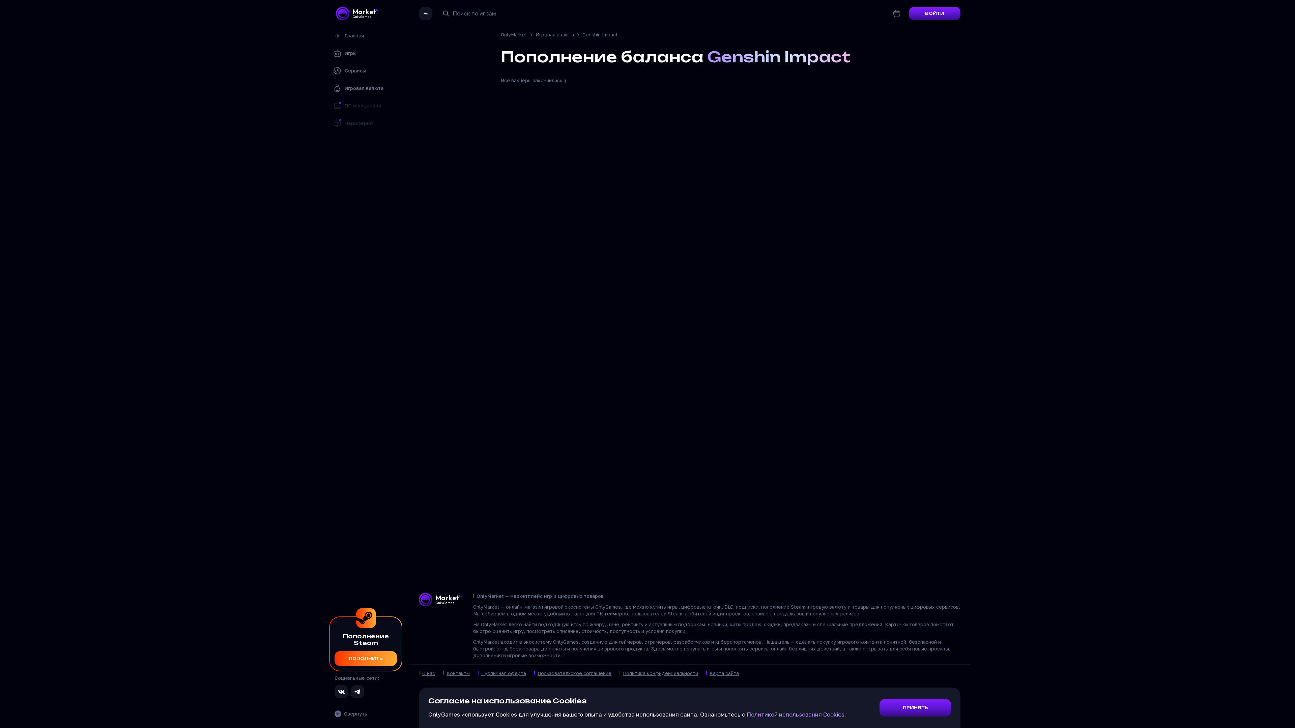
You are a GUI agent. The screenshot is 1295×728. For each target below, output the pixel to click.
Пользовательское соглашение (574, 673)
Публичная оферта (503, 673)
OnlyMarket (514, 34)
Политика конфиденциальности (660, 673)
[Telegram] (357, 691)
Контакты (458, 673)
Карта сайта (724, 673)
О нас (428, 673)
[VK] (341, 691)
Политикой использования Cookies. (796, 714)
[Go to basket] (896, 13)
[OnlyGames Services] (425, 13)
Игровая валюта (555, 34)
